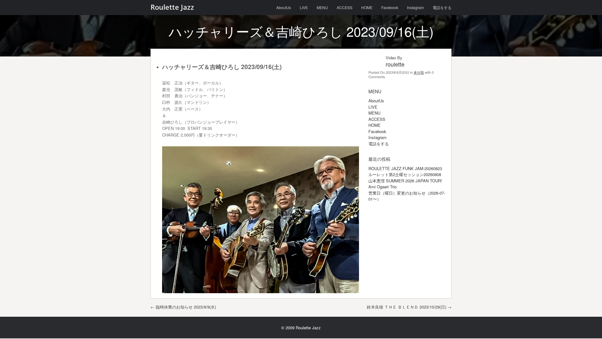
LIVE (304, 7)
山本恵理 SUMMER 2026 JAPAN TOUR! (405, 181)
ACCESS (344, 7)
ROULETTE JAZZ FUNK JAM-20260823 (405, 168)
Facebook (389, 7)
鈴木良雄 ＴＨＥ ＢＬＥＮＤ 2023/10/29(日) (409, 307)
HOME (366, 7)
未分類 (419, 72)
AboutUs (283, 7)
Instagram (415, 7)
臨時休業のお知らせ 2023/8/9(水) (183, 307)
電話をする (442, 7)
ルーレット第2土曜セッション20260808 (404, 174)
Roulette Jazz (172, 7)
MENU (322, 7)
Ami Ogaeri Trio (382, 187)
